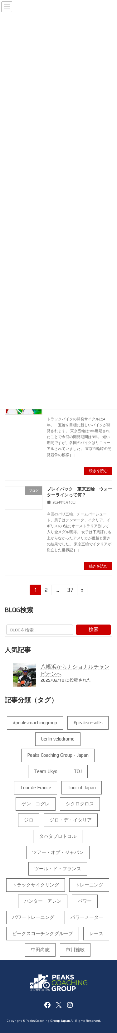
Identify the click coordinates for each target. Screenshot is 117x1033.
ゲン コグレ (36, 803)
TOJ (78, 771)
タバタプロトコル (57, 836)
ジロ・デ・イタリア (71, 820)
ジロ (28, 820)
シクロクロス (80, 803)
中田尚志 (40, 949)
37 (70, 591)
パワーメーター (87, 917)
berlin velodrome (58, 738)
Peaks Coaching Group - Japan (58, 755)
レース (96, 933)
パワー (85, 901)
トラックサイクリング (35, 884)
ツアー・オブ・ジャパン (58, 852)
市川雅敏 (75, 949)
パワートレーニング (33, 917)
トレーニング (89, 884)
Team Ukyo (45, 771)
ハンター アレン (42, 901)
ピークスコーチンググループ (42, 933)
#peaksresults (88, 722)
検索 (94, 630)
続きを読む (98, 471)
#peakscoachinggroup (35, 722)
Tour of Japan (81, 787)
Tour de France (35, 787)
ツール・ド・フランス (57, 868)
